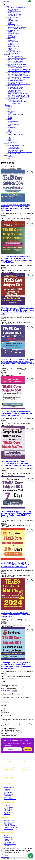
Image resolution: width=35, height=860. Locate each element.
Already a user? (5, 712)
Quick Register (4, 702)
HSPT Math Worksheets (15, 82)
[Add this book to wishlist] (28, 171)
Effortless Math (5, 1)
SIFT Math (11, 45)
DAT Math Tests (13, 20)
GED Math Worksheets (15, 67)
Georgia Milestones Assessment (17, 27)
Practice (7, 55)
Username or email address (9, 685)
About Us (7, 836)
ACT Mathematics (13, 9)
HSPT (10, 119)
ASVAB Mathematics (14, 14)
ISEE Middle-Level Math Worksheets (19, 84)
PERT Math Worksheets (15, 85)
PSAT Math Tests (13, 38)
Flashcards (7, 795)
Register (15, 690)
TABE (9, 132)
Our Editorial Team (9, 842)
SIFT (9, 129)
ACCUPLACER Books (10, 824)
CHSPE (10, 113)
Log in (2, 688)
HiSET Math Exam (13, 30)
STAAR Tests (12, 48)
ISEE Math (7, 814)
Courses (7, 105)
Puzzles (7, 144)
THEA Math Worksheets (15, 98)
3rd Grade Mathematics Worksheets (19, 69)
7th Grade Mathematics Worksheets (19, 76)
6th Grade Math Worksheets (16, 74)
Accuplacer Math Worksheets (17, 58)
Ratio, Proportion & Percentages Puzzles (20, 152)
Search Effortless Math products (10, 167)
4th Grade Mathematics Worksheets (19, 71)
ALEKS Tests (12, 12)
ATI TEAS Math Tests (14, 16)
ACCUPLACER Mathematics (16, 8)
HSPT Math (11, 32)
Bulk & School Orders (10, 827)
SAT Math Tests (13, 42)
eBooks (7, 6)
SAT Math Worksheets (14, 90)
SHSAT (10, 123)
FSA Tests (11, 22)
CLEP (9, 19)
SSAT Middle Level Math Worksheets (19, 93)
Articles (10, 157)
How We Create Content (8, 839)
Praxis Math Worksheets (15, 87)
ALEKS (10, 108)
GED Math (7, 806)
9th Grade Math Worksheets (16, 79)
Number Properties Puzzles (16, 145)
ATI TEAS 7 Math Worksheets (17, 64)
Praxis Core (11, 127)
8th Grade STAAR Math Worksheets (18, 97)
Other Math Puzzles (14, 153)
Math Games (8, 797)
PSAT (10, 140)
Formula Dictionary (10, 799)
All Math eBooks (9, 821)
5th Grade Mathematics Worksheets (19, 72)
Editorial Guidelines (10, 844)
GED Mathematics (13, 25)
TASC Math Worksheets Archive (17, 102)
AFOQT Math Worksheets (15, 59)
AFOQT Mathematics (14, 11)
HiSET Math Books (9, 822)
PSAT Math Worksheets (15, 89)
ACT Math (7, 812)
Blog (9, 158)
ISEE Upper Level (13, 121)
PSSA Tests (11, 40)
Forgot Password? (6, 690)
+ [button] (4, 6)
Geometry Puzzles (13, 148)
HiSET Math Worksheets (15, 80)
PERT (9, 126)
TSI (9, 136)
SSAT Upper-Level (13, 124)
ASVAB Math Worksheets (15, 63)
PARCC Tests (12, 35)
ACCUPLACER (12, 142)
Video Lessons (8, 829)
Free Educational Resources (9, 788)
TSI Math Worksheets (14, 103)
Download (3, 217)
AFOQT (10, 106)
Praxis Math (11, 37)
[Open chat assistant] (30, 855)
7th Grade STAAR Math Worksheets (18, 95)
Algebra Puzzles (13, 147)
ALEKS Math (8, 809)
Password (4, 687)
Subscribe (28, 749)
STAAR (10, 131)
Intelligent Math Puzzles (15, 150)
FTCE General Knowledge (15, 114)
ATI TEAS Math (8, 807)
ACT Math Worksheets (15, 56)
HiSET (10, 118)
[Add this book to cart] (32, 172)
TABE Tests (11, 50)
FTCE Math (11, 24)
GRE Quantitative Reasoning (16, 29)
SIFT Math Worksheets (15, 92)
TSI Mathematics (13, 53)
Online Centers (8, 794)
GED (9, 116)
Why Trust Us (8, 837)
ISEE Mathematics (13, 33)
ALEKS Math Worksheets (15, 61)
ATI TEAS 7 (11, 111)
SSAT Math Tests (13, 46)
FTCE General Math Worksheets (17, 66)
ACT (9, 139)
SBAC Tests (11, 43)
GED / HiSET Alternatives (15, 134)
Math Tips (8, 155)
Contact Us (7, 845)
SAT (9, 137)
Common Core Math (14, 17)
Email (2, 709)
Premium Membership (10, 825)
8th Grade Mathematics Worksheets (19, 77)
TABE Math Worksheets (15, 100)
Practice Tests (8, 792)
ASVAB (10, 110)
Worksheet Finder (9, 791)
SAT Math (7, 810)
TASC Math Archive (14, 51)
